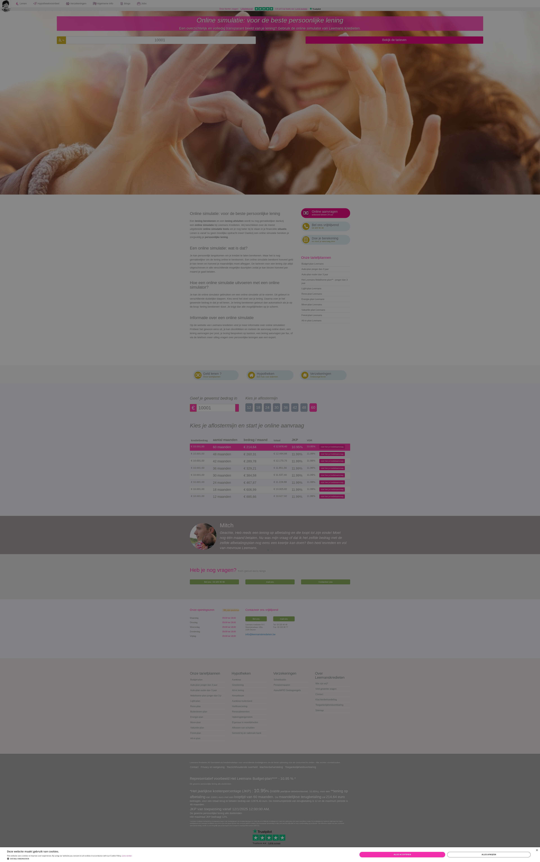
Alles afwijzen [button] (489, 854)
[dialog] (270, 431)
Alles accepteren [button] (402, 854)
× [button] (537, 850)
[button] (69, 858)
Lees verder (127, 856)
